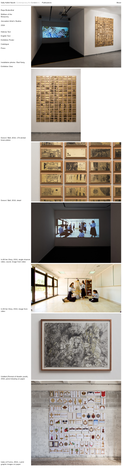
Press (3, 48)
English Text (5, 36)
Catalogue (5, 44)
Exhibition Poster (7, 40)
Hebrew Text (6, 32)
